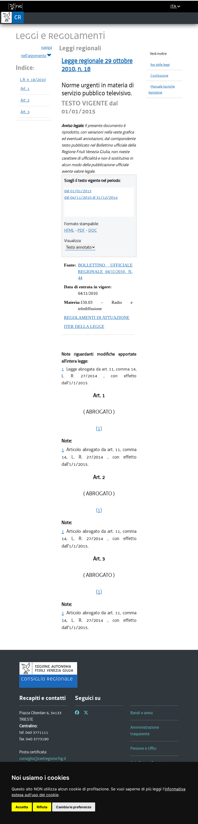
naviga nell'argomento (36, 51)
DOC (92, 230)
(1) (99, 428)
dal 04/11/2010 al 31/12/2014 (91, 197)
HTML (69, 230)
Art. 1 (25, 88)
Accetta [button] (21, 807)
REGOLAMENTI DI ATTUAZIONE (96, 317)
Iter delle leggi (160, 64)
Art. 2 (25, 100)
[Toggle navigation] (193, 17)
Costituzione (159, 75)
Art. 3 (25, 111)
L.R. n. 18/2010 (33, 79)
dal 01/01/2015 (78, 190)
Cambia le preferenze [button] (73, 807)
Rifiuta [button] (42, 807)
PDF (81, 230)
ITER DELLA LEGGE (84, 326)
